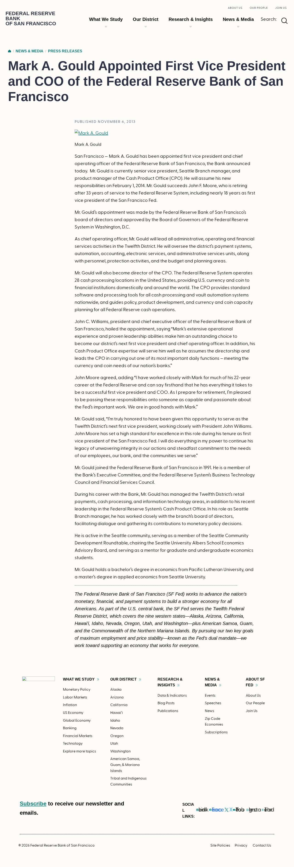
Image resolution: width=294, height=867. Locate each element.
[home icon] (9, 51)
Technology (73, 743)
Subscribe (33, 803)
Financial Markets (77, 736)
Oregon (117, 736)
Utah (114, 743)
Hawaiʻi (116, 712)
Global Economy (77, 720)
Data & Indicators (172, 695)
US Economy (73, 712)
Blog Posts (166, 703)
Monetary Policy (76, 689)
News (209, 711)
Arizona (117, 697)
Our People (259, 8)
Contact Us (262, 845)
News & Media (238, 19)
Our (123, 679)
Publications (168, 711)
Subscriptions (216, 732)
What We (79, 679)
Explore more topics (79, 751)
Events (210, 695)
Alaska (116, 689)
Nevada (116, 728)
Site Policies (220, 845)
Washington (120, 751)
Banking (69, 728)
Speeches (213, 703)
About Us (235, 8)
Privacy (241, 845)
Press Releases (65, 51)
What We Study (106, 19)
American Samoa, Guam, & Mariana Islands (125, 765)
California (118, 705)
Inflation (70, 705)
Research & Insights (191, 19)
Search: (269, 19)
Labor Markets (75, 697)
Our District (145, 19)
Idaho (115, 720)
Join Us (281, 8)
